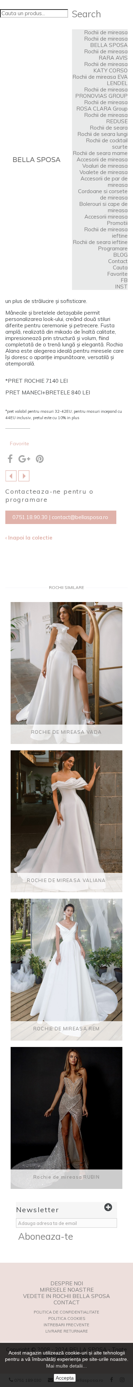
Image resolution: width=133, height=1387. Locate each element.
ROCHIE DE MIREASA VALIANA (66, 880)
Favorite (117, 273)
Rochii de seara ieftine (100, 242)
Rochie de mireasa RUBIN (66, 1177)
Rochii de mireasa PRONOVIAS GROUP (101, 92)
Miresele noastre (67, 1290)
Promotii (117, 223)
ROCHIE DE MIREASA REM (66, 1028)
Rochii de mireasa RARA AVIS (106, 54)
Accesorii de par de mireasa (104, 181)
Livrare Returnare (66, 1331)
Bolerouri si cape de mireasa (103, 207)
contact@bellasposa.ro (80, 517)
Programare (113, 248)
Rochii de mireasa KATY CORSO (106, 67)
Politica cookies (66, 1318)
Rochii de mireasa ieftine (106, 232)
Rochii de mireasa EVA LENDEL (100, 80)
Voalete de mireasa (103, 172)
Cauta (120, 267)
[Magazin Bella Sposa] (36, 159)
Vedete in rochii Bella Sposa (66, 1296)
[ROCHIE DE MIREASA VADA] (66, 673)
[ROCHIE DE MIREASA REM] (66, 970)
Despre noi (66, 1283)
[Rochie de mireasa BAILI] (11, 475)
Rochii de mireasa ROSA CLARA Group (102, 105)
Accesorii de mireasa (102, 159)
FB (124, 280)
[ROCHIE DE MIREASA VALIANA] (66, 821)
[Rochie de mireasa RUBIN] (66, 1118)
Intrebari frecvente (66, 1324)
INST (121, 286)
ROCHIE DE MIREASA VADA (66, 732)
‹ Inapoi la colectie (28, 538)
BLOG (120, 254)
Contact (118, 261)
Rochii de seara (109, 127)
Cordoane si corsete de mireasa (103, 194)
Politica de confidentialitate (66, 1312)
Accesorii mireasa (106, 216)
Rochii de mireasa (106, 32)
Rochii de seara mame (100, 153)
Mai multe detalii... (66, 1366)
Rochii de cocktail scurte (107, 143)
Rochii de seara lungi (102, 134)
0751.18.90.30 (30, 517)
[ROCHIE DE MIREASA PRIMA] (23, 475)
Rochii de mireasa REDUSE (106, 118)
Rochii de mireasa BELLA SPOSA (106, 41)
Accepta (65, 1378)
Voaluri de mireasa (105, 165)
